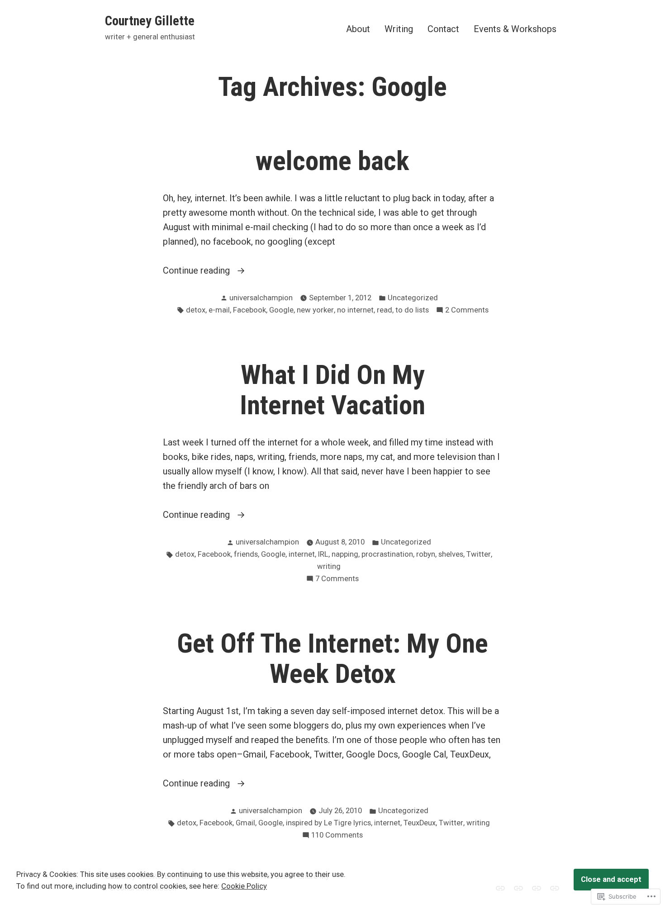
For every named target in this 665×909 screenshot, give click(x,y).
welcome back (332, 161)
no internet (355, 310)
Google (281, 310)
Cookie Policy (244, 886)
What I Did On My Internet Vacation (332, 390)
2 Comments (467, 311)
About (358, 28)
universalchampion (261, 298)
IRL (323, 554)
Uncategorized (413, 298)
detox (195, 310)
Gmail (245, 823)
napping (345, 554)
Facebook (249, 310)
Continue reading (197, 271)
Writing (399, 28)
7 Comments (337, 579)
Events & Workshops (515, 28)
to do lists (412, 310)
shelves (450, 554)
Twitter (478, 554)
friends (246, 554)
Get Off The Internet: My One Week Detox (332, 659)
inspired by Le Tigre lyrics (328, 823)
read (384, 310)
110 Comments (337, 836)
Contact (443, 28)
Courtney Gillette (150, 20)
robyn (425, 554)
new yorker (315, 310)
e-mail (219, 310)
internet (302, 554)
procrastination (387, 554)
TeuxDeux (420, 823)
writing (329, 566)
